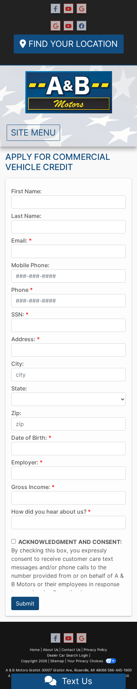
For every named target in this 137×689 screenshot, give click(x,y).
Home (35, 649)
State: (19, 388)
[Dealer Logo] (68, 92)
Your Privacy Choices (85, 661)
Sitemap (57, 661)
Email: (19, 240)
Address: (23, 339)
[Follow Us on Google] (81, 9)
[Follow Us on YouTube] (68, 9)
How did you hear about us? (48, 511)
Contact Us (70, 649)
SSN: (17, 314)
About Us (50, 649)
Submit (25, 603)
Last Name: (26, 215)
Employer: (24, 462)
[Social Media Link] (55, 26)
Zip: (16, 412)
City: (17, 363)
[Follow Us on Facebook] (55, 9)
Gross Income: (30, 486)
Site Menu (33, 132)
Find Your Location (72, 44)
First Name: (26, 191)
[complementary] (116, 668)
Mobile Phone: (30, 265)
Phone (19, 289)
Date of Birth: (29, 437)
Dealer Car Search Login (67, 655)
